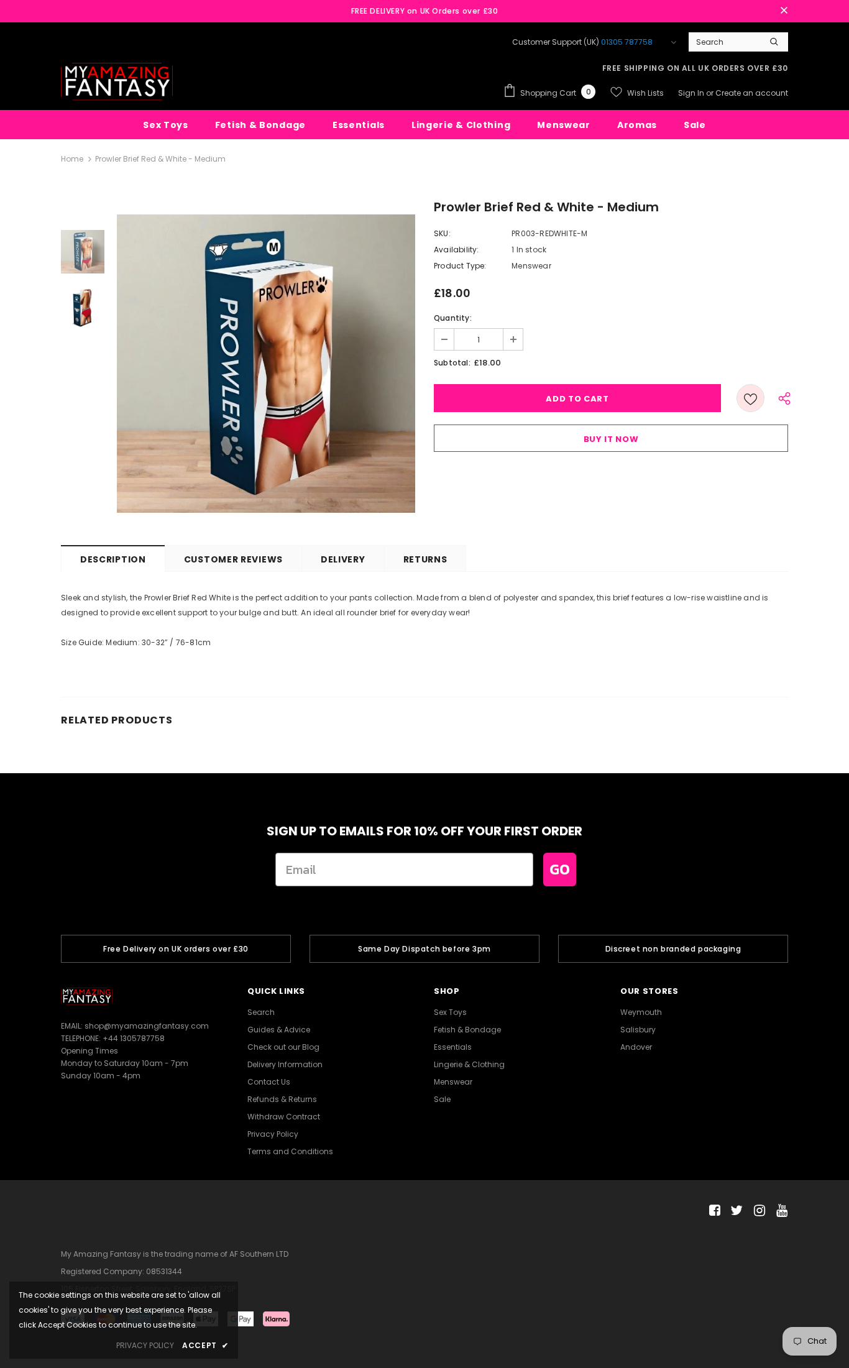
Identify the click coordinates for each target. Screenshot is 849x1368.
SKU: (442, 233)
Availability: (456, 249)
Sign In (692, 93)
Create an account (751, 93)
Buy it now (611, 439)
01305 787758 (627, 42)
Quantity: (453, 318)
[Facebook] (712, 1211)
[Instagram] (757, 1211)
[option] (266, 363)
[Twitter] (735, 1211)
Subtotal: (452, 362)
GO (559, 869)
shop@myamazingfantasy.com (147, 1026)
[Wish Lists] (750, 398)
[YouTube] (779, 1211)
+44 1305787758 (134, 1038)
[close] (784, 11)
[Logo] (117, 82)
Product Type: (460, 265)
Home (72, 159)
